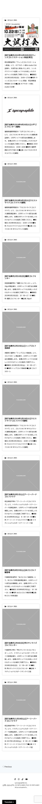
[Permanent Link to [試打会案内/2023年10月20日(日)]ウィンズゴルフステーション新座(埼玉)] (21, 37)
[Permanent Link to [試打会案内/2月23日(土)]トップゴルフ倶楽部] (21, 327)
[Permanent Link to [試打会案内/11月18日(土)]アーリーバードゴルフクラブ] (21, 700)
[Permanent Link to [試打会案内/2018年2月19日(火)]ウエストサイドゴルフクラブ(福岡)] (21, 400)
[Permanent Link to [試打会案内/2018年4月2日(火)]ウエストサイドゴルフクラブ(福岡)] (21, 181)
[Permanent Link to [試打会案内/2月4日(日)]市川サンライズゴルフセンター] (21, 624)
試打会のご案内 (12, 20)
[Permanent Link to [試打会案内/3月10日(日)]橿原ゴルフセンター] (21, 257)
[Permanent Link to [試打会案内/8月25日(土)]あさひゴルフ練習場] (21, 551)
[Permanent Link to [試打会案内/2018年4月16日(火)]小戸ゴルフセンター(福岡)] (21, 110)
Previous (8, 766)
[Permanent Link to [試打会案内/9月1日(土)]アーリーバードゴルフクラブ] (21, 475)
